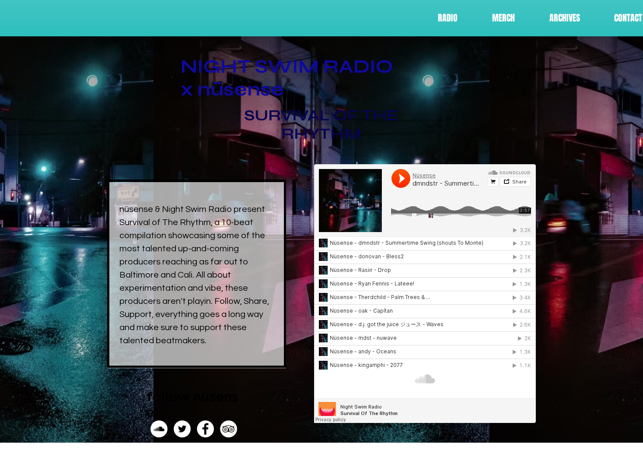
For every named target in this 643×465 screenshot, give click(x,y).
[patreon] (354, 452)
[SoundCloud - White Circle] (159, 428)
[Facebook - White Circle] (205, 428)
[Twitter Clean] (341, 452)
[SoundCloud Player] (425, 293)
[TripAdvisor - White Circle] (228, 428)
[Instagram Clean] (327, 452)
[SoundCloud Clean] (286, 452)
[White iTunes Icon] (313, 452)
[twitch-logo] (300, 452)
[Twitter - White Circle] (182, 428)
